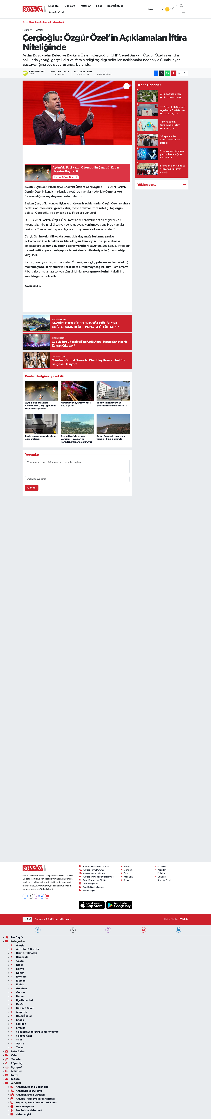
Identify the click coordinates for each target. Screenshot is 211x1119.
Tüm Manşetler (90, 883)
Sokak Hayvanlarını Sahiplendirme (37, 1031)
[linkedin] (178, 930)
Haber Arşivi (89, 890)
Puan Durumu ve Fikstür (94, 880)
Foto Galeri (18, 1051)
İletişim (15, 1079)
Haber (20, 996)
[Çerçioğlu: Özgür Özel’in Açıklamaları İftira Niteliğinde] (77, 113)
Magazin (128, 877)
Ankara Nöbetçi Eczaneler (96, 866)
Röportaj (16, 1063)
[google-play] (119, 905)
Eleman (20, 980)
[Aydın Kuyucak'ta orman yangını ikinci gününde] (113, 424)
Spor (99, 6)
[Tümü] (184, 184)
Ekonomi (53, 6)
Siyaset (20, 1028)
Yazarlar (85, 6)
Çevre (20, 961)
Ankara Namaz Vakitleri (94, 873)
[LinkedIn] (41, 896)
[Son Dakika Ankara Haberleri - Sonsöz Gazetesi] (34, 9)
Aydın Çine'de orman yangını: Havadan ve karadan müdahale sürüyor (76, 439)
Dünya (20, 968)
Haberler (27, 30)
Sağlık (20, 1020)
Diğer (19, 965)
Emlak (20, 984)
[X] (30, 896)
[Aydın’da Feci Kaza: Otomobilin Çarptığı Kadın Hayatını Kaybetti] (41, 390)
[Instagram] (36, 896)
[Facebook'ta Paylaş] (156, 73)
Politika (161, 873)
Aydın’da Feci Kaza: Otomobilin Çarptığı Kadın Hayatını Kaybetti (40, 405)
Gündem (69, 6)
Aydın (39, 30)
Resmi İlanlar (115, 6)
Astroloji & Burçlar (27, 949)
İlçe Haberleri (24, 1000)
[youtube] (143, 930)
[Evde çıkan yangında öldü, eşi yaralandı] (41, 424)
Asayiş (127, 880)
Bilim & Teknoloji (26, 953)
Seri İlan (21, 1024)
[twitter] (73, 930)
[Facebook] (25, 896)
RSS (29, 919)
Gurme (20, 992)
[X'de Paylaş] (161, 73)
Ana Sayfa (17, 937)
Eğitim (20, 972)
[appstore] (92, 905)
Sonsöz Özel (56, 12)
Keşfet (20, 1004)
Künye (127, 866)
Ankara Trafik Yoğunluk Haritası (98, 877)
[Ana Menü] (182, 12)
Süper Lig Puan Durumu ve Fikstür (36, 1102)
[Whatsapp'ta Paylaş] (167, 73)
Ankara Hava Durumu (93, 870)
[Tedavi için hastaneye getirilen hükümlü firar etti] (113, 390)
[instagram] (108, 930)
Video (14, 1055)
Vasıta (20, 1043)
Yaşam (20, 1047)
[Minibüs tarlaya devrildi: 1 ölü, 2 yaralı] (77, 390)
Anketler (16, 1071)
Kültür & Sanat (25, 1008)
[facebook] (37, 930)
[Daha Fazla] (173, 73)
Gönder (31, 488)
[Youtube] (47, 896)
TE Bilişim (183, 919)
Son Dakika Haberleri (93, 887)
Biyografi (22, 957)
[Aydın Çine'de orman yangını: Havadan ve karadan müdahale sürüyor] (77, 424)
